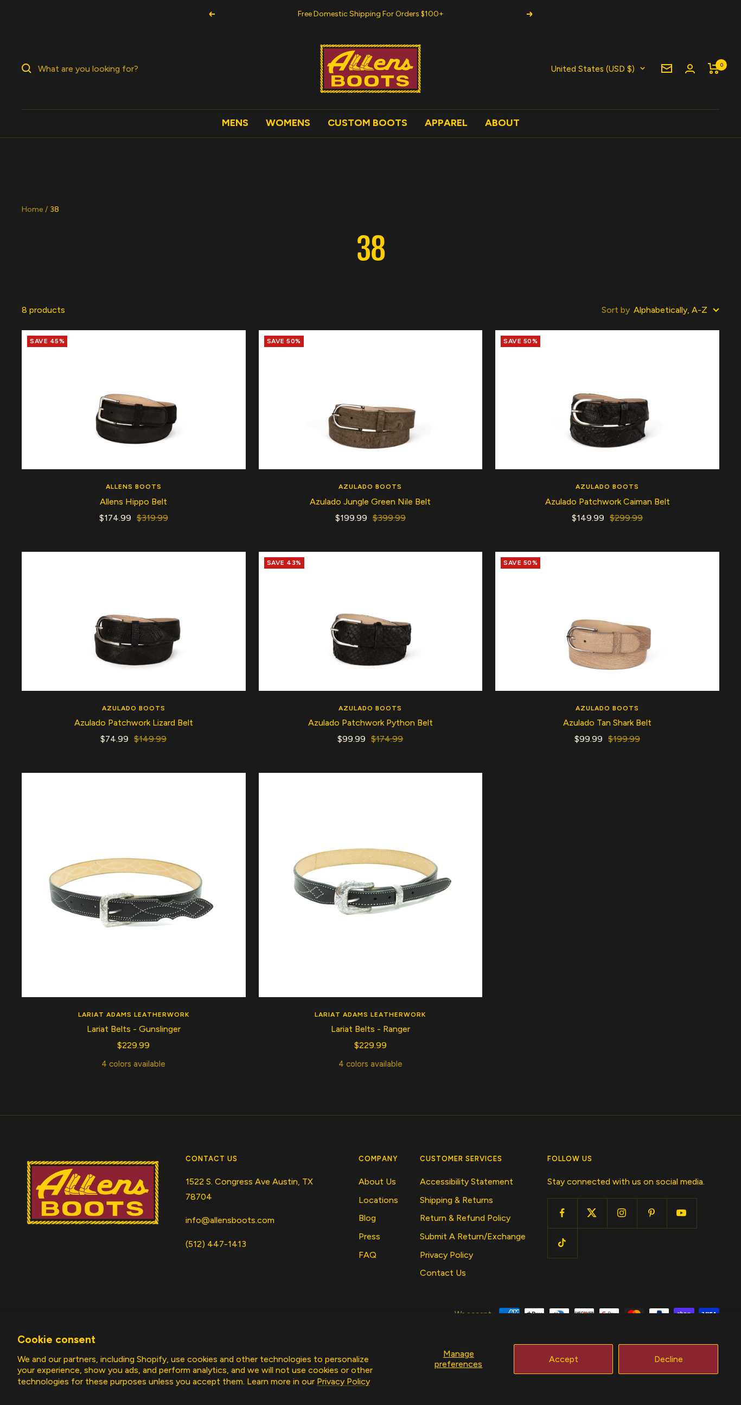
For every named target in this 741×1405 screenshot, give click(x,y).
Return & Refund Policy (465, 1218)
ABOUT (502, 123)
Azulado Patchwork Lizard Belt (133, 722)
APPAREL (446, 123)
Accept (563, 1359)
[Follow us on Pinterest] (652, 1213)
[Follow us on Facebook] (562, 1213)
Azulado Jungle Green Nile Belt (370, 501)
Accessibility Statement (466, 1181)
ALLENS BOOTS (134, 486)
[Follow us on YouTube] (682, 1213)
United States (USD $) (593, 68)
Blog (367, 1218)
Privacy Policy (343, 1381)
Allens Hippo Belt (133, 501)
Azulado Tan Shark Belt (607, 722)
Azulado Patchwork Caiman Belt (607, 501)
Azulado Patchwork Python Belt (370, 722)
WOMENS (288, 123)
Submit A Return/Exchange (473, 1236)
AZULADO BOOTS (370, 486)
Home (32, 209)
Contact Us (443, 1273)
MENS (235, 123)
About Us (377, 1181)
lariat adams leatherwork (133, 1014)
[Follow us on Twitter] (592, 1213)
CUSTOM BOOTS (367, 123)
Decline (668, 1359)
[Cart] (713, 68)
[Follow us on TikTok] (562, 1243)
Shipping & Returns (456, 1200)
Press (369, 1236)
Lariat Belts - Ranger (370, 1029)
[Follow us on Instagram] (622, 1213)
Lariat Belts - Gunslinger (134, 1029)
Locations (378, 1200)
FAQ (367, 1255)
